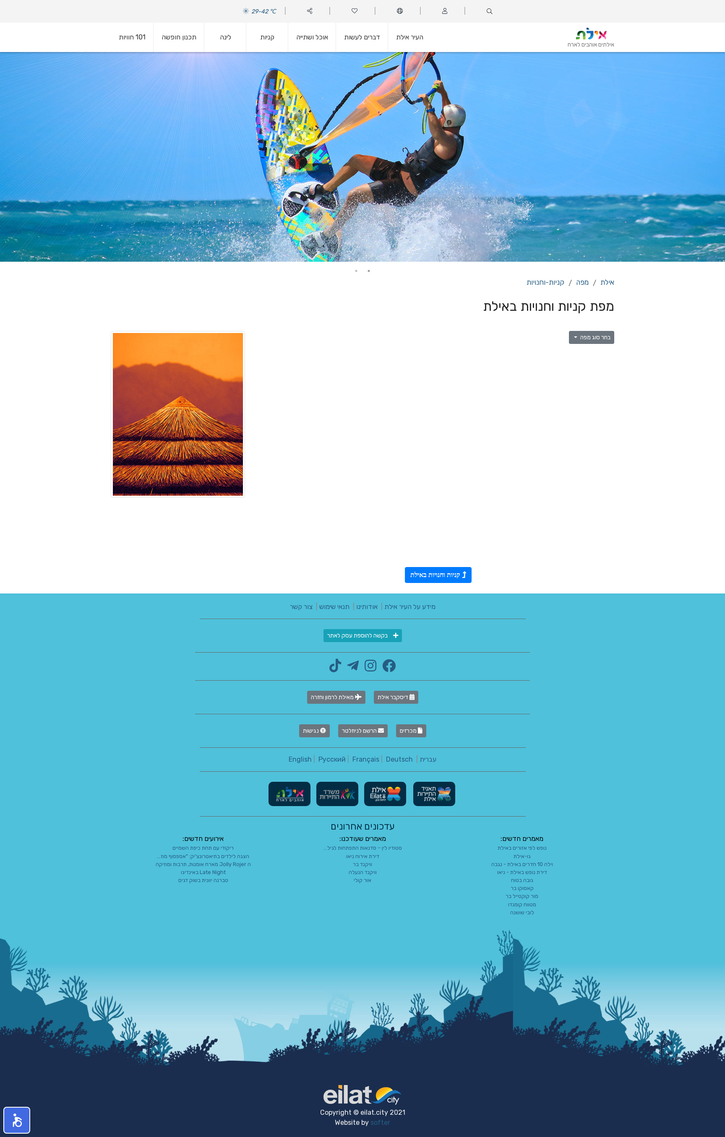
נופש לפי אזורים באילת (522, 848)
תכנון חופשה (179, 37)
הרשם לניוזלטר (360, 730)
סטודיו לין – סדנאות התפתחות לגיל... (362, 848)
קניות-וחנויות (545, 282)
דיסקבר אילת (393, 697)
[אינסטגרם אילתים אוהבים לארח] (368, 668)
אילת (607, 282)
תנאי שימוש (334, 607)
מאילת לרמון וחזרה (333, 697)
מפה (582, 282)
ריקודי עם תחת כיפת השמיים (203, 848)
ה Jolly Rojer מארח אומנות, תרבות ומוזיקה (203, 864)
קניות (267, 37)
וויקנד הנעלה (363, 872)
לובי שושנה (522, 912)
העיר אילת (409, 37)
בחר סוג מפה (594, 337)
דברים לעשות (362, 37)
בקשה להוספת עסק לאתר (358, 635)
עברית (428, 759)
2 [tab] (356, 271)
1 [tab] (369, 271)
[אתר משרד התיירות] (336, 794)
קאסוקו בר (522, 888)
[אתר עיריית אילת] (384, 794)
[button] (16, 1120)
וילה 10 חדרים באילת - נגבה (522, 864)
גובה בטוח (522, 880)
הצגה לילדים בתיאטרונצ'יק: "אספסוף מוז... (203, 856)
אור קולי (362, 880)
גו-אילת (522, 856)
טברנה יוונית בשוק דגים (203, 880)
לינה (225, 37)
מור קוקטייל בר (522, 896)
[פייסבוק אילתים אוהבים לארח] (387, 668)
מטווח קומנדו (522, 904)
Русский (332, 759)
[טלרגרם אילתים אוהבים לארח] (351, 668)
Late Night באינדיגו (203, 872)
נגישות (311, 730)
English (300, 759)
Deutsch (399, 759)
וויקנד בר (362, 864)
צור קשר (301, 607)
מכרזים (409, 730)
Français (365, 759)
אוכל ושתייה (312, 37)
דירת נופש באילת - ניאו (522, 872)
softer (380, 1123)
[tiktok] (335, 668)
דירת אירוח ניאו (362, 856)
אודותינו (367, 607)
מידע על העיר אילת (410, 607)
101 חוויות (132, 37)
